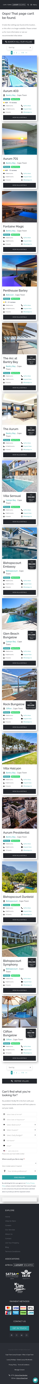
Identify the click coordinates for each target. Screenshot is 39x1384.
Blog (7, 1247)
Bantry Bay (11, 95)
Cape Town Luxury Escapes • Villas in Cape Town (19, 1355)
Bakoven (10, 295)
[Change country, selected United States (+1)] (5, 1151)
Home (7, 1217)
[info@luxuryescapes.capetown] (21, 1335)
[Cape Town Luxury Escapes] (14, 5)
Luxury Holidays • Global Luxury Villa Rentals (19, 1360)
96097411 (26, 1278)
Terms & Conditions (12, 1251)
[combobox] (19, 1163)
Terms (28, 1183)
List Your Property (12, 1243)
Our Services (10, 1230)
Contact (8, 1238)
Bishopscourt (12, 571)
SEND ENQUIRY (19, 1177)
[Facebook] (11, 1335)
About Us (8, 1234)
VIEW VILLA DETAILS (19, 117)
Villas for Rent (10, 1221)
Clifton (9, 708)
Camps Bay (11, 500)
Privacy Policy (13, 1365)
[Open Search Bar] (28, 4)
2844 (12, 1278)
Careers (8, 1225)
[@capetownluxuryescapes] (16, 1335)
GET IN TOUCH (19, 1328)
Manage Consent (19, 1370)
